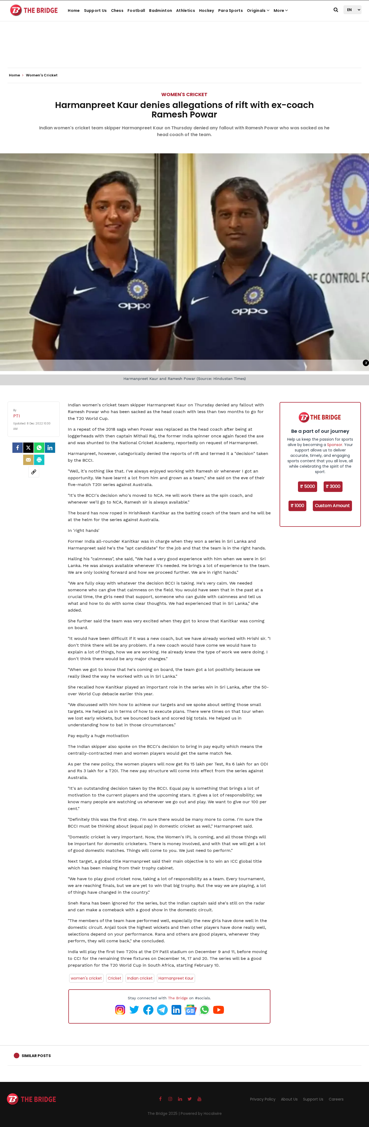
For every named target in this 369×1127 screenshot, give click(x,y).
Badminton (160, 10)
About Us (289, 1099)
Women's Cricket (184, 94)
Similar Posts (36, 1055)
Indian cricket (140, 978)
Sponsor (334, 444)
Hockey (206, 10)
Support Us (95, 10)
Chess (117, 10)
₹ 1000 (297, 505)
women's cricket (86, 978)
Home (74, 10)
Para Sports (230, 10)
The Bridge (178, 998)
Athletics (185, 10)
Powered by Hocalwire (201, 1113)
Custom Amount (332, 505)
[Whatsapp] (39, 447)
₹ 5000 (307, 486)
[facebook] (17, 447)
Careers (336, 1099)
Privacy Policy (263, 1099)
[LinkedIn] (50, 447)
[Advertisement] (184, 51)
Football (136, 10)
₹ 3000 (333, 486)
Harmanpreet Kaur (176, 978)
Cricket (114, 978)
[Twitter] (28, 447)
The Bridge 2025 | (164, 1113)
